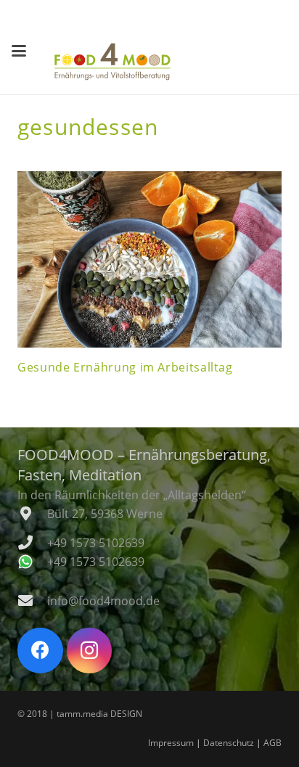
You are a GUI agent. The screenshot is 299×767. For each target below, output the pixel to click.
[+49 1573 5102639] (32, 543)
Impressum (171, 743)
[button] (19, 51)
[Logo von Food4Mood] (112, 61)
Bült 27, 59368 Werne (105, 514)
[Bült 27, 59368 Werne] (32, 513)
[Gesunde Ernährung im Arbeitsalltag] (149, 259)
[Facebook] (40, 650)
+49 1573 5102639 (95, 543)
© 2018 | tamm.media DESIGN (79, 713)
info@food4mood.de (103, 601)
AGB (272, 743)
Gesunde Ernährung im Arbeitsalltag (125, 367)
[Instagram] (89, 650)
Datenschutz (228, 743)
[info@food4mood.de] (32, 601)
